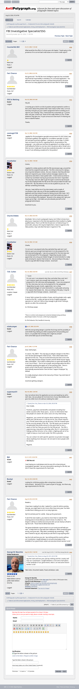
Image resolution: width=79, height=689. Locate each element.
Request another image (31, 656)
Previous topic (59, 36)
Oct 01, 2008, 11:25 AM (31, 47)
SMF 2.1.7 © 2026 (8, 687)
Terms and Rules (64, 687)
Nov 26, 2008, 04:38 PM (31, 272)
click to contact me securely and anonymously (44, 583)
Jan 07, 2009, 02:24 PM (33, 326)
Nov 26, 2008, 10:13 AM (31, 242)
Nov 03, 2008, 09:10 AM (31, 99)
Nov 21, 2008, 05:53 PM (31, 215)
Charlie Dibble (13, 216)
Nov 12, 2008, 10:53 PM (31, 133)
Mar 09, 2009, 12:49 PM (31, 391)
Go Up (7, 593)
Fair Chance (12, 73)
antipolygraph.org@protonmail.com (40, 585)
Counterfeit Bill (13, 47)
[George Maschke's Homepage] (8, 585)
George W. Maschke (15, 552)
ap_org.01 (44, 581)
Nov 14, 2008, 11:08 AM (31, 161)
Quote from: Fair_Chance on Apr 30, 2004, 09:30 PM (42, 403)
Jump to (46, 604)
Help (57, 687)
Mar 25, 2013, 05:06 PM (31, 479)
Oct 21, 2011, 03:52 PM (31, 457)
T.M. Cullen (11, 272)
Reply (65, 41)
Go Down (9, 41)
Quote (69, 60)
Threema (27, 587)
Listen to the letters (17, 656)
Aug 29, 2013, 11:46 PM (31, 552)
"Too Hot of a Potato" (44, 588)
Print (71, 41)
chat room (45, 580)
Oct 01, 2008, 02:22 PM (31, 73)
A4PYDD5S (34, 587)
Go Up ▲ (72, 687)
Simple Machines (18, 687)
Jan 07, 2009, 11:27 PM (31, 346)
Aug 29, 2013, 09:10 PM (31, 499)
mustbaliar (11, 161)
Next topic (69, 36)
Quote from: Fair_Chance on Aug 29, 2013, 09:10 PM (42, 556)
